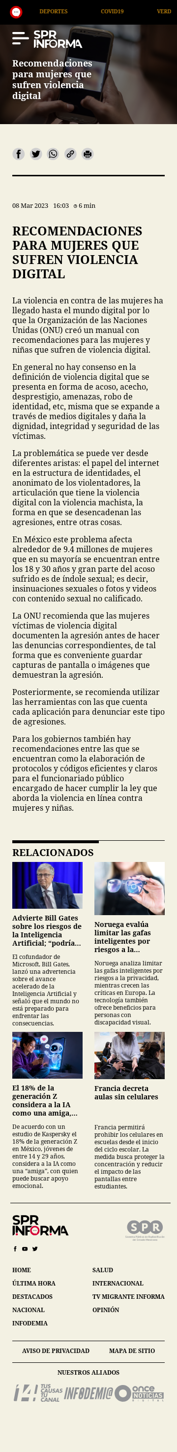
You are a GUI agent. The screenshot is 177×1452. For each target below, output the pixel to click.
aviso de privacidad (55, 1350)
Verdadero (142, 11)
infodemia (30, 1323)
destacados (32, 1296)
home (21, 1270)
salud (102, 1270)
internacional (118, 1283)
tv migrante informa (128, 1296)
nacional (28, 1310)
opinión (105, 1310)
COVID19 (81, 11)
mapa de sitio (132, 1350)
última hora (34, 1283)
